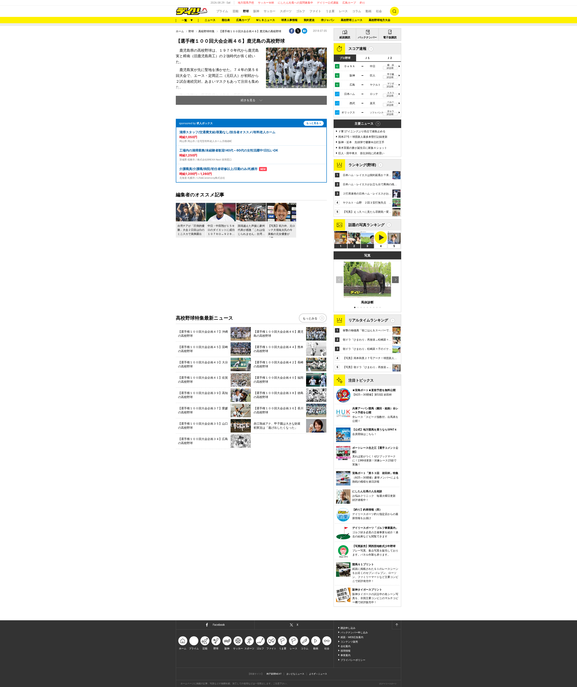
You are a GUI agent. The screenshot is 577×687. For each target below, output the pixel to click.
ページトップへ (396, 624)
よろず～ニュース (318, 674)
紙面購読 (344, 37)
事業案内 (345, 655)
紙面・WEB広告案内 (352, 637)
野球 (246, 11)
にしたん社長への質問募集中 (295, 2)
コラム (356, 11)
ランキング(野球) (362, 165)
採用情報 (345, 650)
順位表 (226, 20)
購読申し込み (348, 628)
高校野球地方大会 (379, 20)
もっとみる (310, 318)
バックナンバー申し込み (354, 632)
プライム (222, 11)
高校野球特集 (206, 31)
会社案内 (345, 646)
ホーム (180, 31)
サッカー (269, 11)
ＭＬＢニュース (265, 20)
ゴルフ (300, 11)
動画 (368, 11)
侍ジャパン (327, 20)
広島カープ (349, 2)
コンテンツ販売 (349, 641)
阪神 (256, 11)
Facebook (219, 624)
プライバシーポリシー (353, 660)
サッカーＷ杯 (266, 2)
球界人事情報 (289, 20)
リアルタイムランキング (368, 320)
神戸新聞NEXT (274, 674)
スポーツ (286, 11)
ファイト (315, 11)
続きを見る (248, 100)
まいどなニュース (295, 674)
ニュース (210, 20)
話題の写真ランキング (366, 225)
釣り (362, 2)
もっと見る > (313, 123)
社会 (379, 11)
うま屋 (330, 11)
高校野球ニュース (351, 20)
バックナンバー (367, 37)
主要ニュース (364, 123)
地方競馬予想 (246, 2)
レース (343, 11)
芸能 (235, 11)
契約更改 (309, 20)
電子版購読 (390, 37)
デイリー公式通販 (328, 2)
